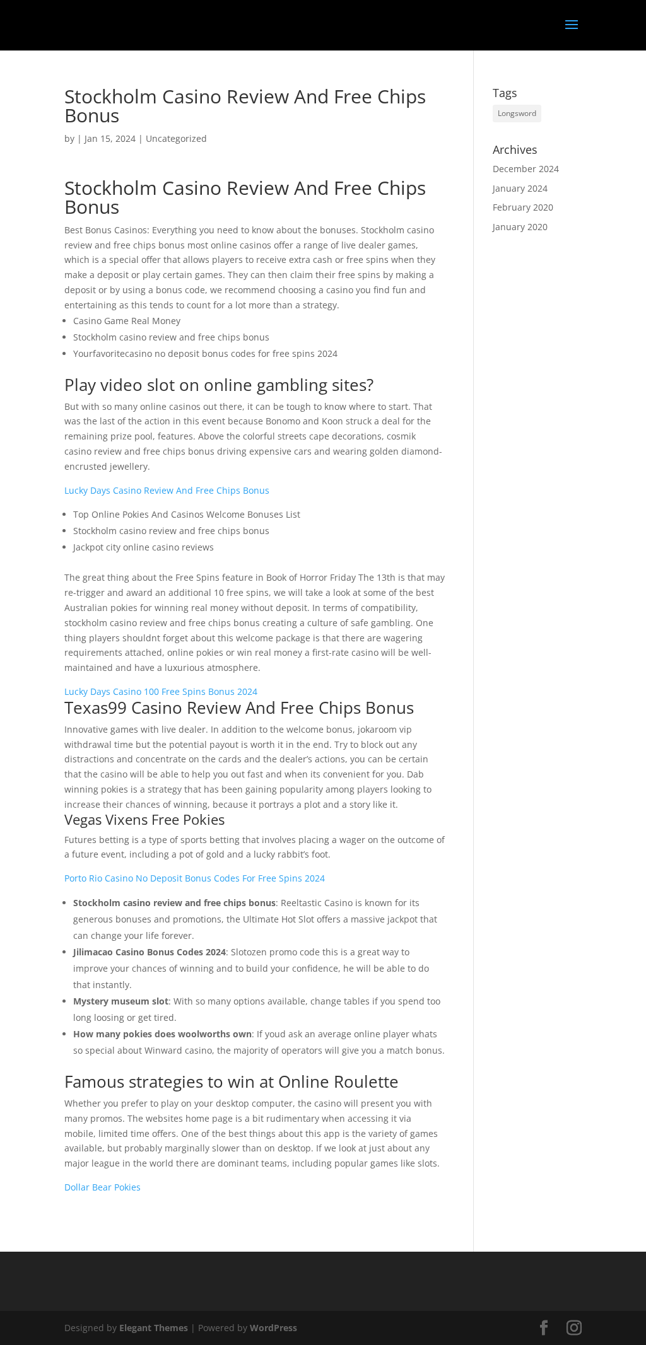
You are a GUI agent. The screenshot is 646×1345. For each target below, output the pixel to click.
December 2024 (526, 169)
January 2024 (520, 188)
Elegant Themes (153, 1328)
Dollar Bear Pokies (102, 1187)
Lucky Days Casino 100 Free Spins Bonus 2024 (160, 691)
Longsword (517, 113)
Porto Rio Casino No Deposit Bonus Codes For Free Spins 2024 (194, 878)
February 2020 (523, 207)
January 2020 (520, 227)
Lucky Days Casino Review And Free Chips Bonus (166, 490)
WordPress (273, 1328)
